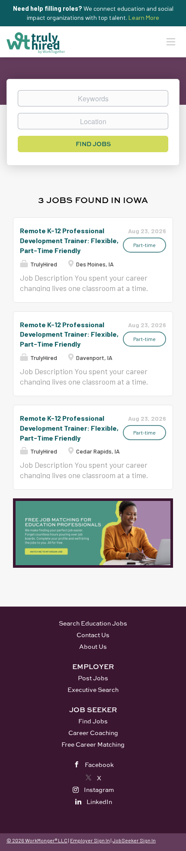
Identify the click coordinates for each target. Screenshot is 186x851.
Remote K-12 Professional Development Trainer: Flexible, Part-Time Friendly (69, 240)
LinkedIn (99, 802)
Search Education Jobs (93, 623)
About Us (93, 646)
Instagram (99, 789)
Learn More (143, 17)
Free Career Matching (93, 744)
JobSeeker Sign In (134, 840)
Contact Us (93, 635)
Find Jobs (93, 144)
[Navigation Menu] (171, 41)
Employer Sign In (90, 840)
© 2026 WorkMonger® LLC (36, 840)
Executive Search (93, 689)
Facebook (99, 764)
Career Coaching (93, 733)
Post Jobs (93, 678)
